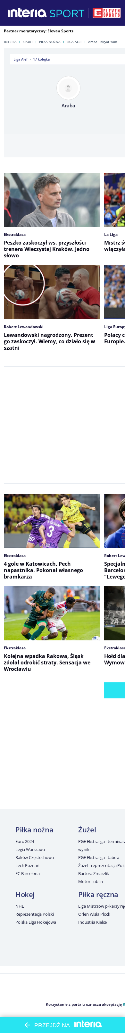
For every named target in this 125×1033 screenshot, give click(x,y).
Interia (10, 41)
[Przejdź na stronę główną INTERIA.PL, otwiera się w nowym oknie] (27, 13)
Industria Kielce (92, 922)
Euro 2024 (24, 841)
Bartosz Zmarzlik (93, 873)
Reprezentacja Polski (34, 914)
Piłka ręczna (98, 894)
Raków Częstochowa (34, 857)
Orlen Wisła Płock (94, 914)
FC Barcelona (27, 873)
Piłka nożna (50, 41)
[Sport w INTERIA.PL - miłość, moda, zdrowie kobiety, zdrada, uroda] (67, 13)
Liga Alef (74, 41)
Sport (28, 41)
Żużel (87, 829)
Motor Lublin (90, 881)
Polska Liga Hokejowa (35, 922)
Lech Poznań (27, 865)
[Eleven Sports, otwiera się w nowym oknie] (107, 13)
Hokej (25, 894)
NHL (19, 906)
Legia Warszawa (30, 849)
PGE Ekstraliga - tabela (98, 857)
